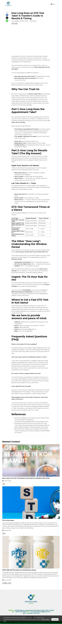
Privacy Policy (33, 619)
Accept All (55, 619)
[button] (53, 4)
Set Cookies (46, 619)
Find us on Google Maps (25, 331)
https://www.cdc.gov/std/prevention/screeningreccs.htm (31, 421)
